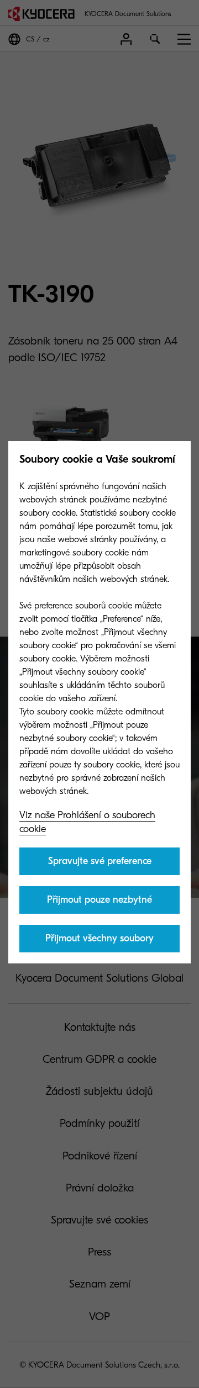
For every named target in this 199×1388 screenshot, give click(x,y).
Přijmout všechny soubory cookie (99, 942)
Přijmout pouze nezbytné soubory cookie (99, 904)
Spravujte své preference (99, 861)
